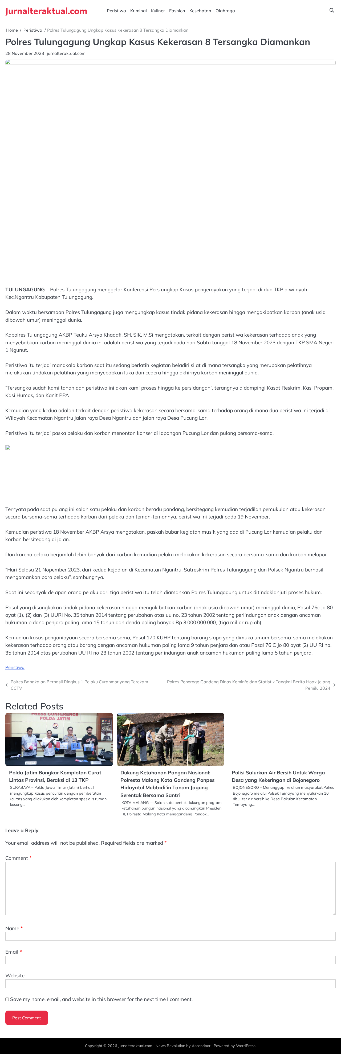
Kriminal (138, 10)
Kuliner (158, 10)
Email (13, 952)
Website (15, 975)
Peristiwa (116, 10)
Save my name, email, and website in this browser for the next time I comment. (101, 999)
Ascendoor (201, 1045)
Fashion (177, 10)
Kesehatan (200, 10)
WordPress (245, 1045)
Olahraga (225, 10)
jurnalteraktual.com (66, 53)
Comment (18, 858)
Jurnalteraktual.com (46, 10)
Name (14, 928)
